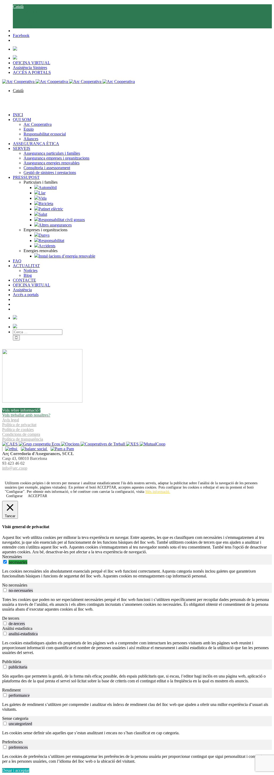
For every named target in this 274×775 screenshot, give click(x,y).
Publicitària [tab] (11, 661)
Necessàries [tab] (12, 556)
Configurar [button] (14, 496)
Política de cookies (18, 429)
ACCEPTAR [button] (106, 487)
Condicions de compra (21, 434)
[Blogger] (140, 474)
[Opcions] (71, 444)
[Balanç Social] (33, 449)
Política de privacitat (19, 424)
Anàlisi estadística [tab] (17, 628)
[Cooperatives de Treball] (103, 444)
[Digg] (134, 474)
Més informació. (157, 492)
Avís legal (10, 420)
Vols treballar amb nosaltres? (26, 415)
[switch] (5, 562)
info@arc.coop (14, 468)
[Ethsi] (10, 449)
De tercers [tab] (10, 618)
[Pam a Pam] (61, 449)
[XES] (133, 444)
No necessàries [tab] (14, 585)
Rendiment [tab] (11, 690)
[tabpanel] (137, 574)
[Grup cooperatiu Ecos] (40, 444)
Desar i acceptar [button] (15, 770)
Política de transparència (22, 439)
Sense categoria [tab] (15, 718)
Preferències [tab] (12, 742)
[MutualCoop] (152, 444)
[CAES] (10, 444)
